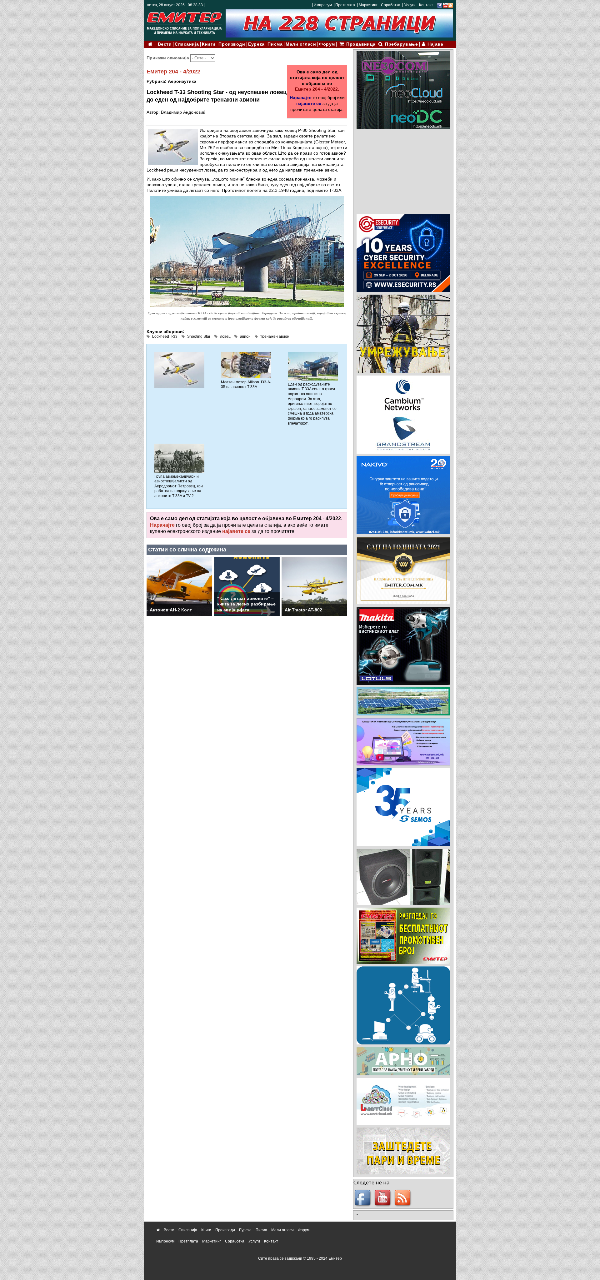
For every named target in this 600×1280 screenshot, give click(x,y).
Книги (209, 44)
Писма (275, 44)
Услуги (410, 5)
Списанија (187, 44)
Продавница (361, 44)
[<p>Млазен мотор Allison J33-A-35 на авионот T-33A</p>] (246, 364)
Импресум (323, 5)
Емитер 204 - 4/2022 (173, 71)
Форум (327, 44)
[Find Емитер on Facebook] (363, 1198)
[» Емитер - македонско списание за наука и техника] (184, 22)
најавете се (308, 103)
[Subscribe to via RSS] (450, 5)
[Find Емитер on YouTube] (383, 1198)
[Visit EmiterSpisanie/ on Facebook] (439, 5)
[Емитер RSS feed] (403, 1198)
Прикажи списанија (168, 57)
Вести (165, 44)
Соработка (390, 5)
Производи (231, 44)
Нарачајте (301, 97)
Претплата (345, 5)
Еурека (256, 44)
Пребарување (401, 44)
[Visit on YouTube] (445, 5)
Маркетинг (368, 5)
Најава (435, 44)
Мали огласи (301, 44)
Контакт (426, 5)
